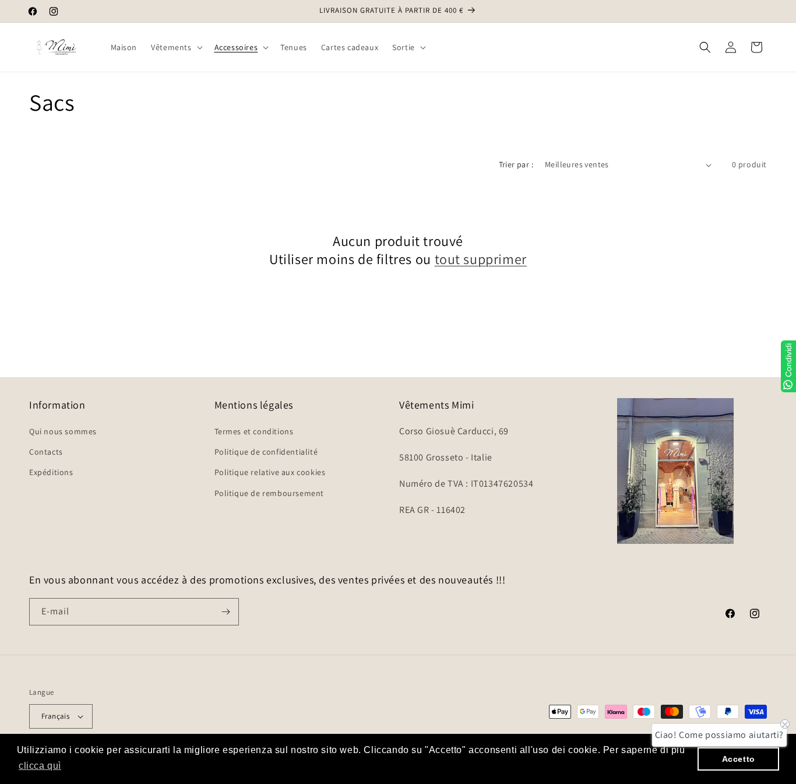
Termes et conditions (254, 431)
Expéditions (51, 472)
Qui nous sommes (63, 431)
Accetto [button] (738, 759)
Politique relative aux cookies (270, 472)
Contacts (46, 452)
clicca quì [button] (40, 766)
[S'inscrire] (225, 611)
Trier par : (516, 164)
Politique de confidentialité (266, 452)
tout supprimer (481, 259)
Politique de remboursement (269, 493)
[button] (175, 47)
